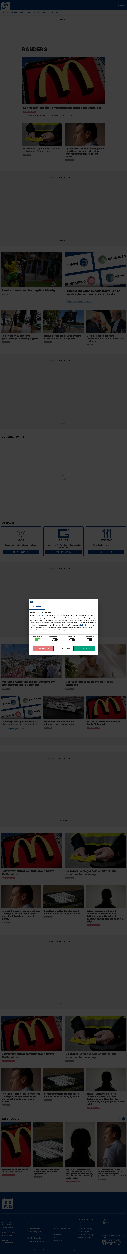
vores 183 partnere (41, 615)
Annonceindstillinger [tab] (71, 607)
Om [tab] (90, 607)
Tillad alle (84, 648)
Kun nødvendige (43, 648)
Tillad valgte (63, 648)
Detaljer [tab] (53, 607)
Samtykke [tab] (37, 607)
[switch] (55, 639)
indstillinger (84, 625)
